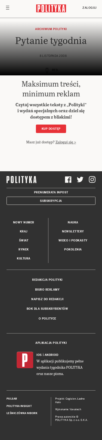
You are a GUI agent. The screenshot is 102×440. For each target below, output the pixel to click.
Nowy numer (23, 222)
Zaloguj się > (65, 141)
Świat (24, 240)
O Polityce (47, 318)
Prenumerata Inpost (51, 192)
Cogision (71, 398)
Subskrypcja (51, 201)
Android (51, 355)
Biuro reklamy (47, 289)
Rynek (23, 249)
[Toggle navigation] (7, 9)
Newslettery (73, 231)
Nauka (73, 222)
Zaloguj (89, 8)
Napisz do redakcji (47, 299)
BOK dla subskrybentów (47, 309)
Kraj (23, 231)
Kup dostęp (51, 129)
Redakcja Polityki (47, 280)
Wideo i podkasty (73, 240)
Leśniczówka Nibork (22, 413)
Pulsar (12, 398)
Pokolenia (73, 249)
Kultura (23, 258)
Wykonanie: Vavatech (68, 409)
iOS (39, 355)
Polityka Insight (19, 406)
